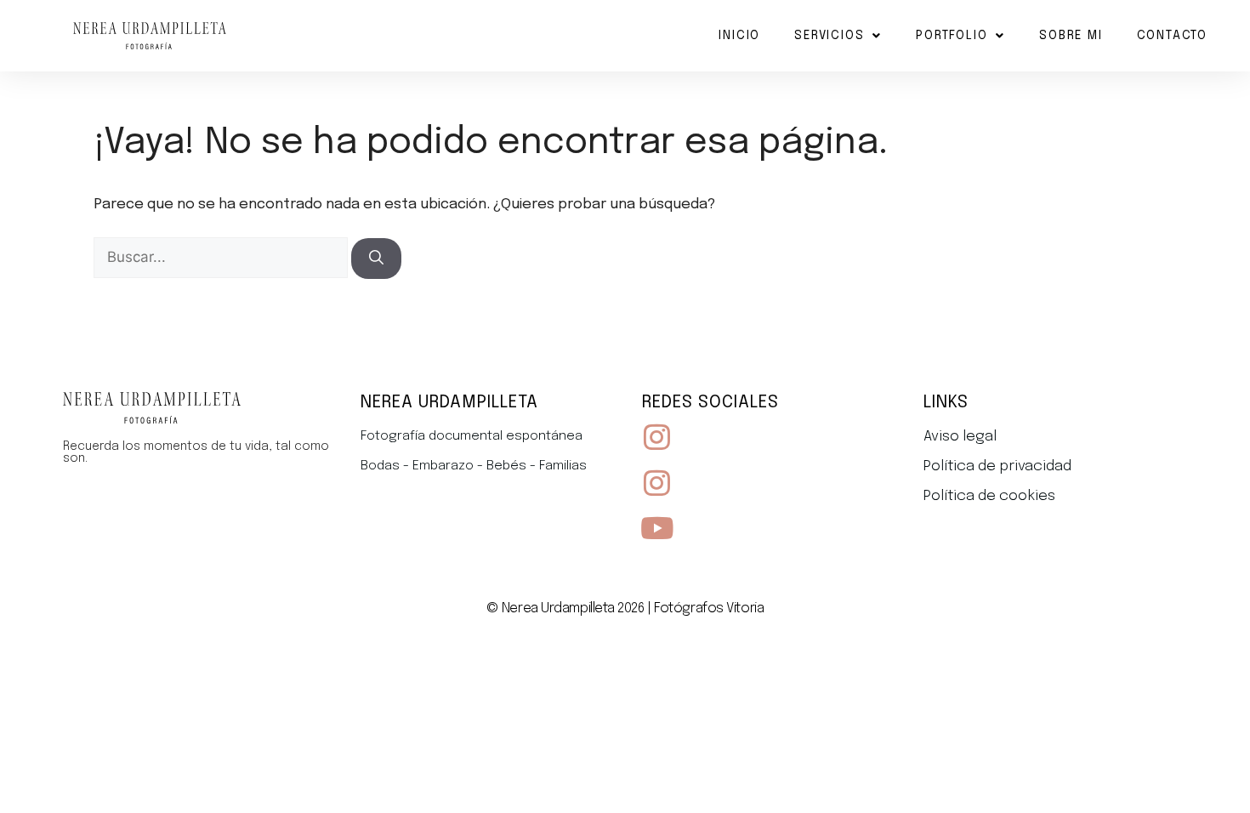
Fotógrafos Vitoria (709, 608)
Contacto (1172, 36)
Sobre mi (1070, 36)
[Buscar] (376, 258)
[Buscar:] (222, 258)
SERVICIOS (829, 36)
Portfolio (951, 36)
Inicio (739, 36)
